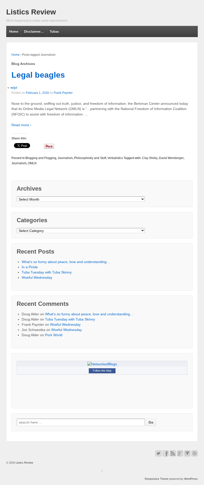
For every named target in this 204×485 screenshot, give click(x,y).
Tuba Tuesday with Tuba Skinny (47, 272)
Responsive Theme (156, 478)
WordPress (191, 478)
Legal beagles (38, 74)
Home (13, 31)
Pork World (53, 335)
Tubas (54, 31)
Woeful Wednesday (37, 277)
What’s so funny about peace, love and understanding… (66, 262)
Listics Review (31, 12)
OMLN (32, 163)
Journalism (65, 158)
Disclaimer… (34, 31)
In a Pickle (30, 267)
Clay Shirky (149, 158)
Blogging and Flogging (40, 158)
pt (15, 88)
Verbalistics (115, 158)
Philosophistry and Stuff (90, 158)
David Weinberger (171, 158)
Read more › (21, 125)
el (12, 88)
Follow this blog (102, 370)
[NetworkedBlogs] (102, 364)
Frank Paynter (63, 93)
